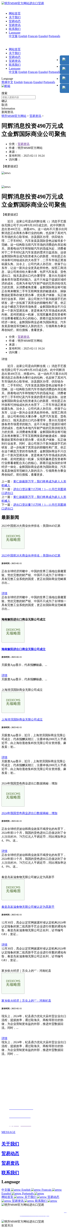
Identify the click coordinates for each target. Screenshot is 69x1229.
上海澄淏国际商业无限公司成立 (22, 719)
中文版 (13, 36)
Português (54, 36)
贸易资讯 (15, 25)
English (22, 36)
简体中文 (7, 82)
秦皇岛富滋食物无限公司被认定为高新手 (27, 906)
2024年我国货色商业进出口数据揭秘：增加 (29, 813)
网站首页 (15, 13)
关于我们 (15, 17)
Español (43, 36)
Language (14, 32)
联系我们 (15, 28)
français (28, 82)
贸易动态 (15, 21)
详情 (4, 593)
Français (33, 36)
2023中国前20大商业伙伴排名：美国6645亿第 (30, 555)
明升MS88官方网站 (13, 115)
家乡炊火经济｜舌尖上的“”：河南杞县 (26, 1000)
